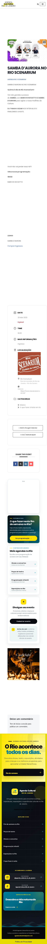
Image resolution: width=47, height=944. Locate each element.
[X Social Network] (20, 464)
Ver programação (23, 538)
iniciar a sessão (21, 724)
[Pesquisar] (38, 4)
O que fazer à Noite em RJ (30, 407)
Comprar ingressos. (15, 246)
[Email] (31, 464)
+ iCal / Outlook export (28, 435)
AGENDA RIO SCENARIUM (17, 79)
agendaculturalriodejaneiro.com (24, 935)
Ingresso (21, 344)
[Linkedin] (26, 464)
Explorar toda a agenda (22, 809)
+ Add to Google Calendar (28, 428)
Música (22, 405)
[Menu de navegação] (42, 4)
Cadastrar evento (23, 621)
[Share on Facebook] (15, 464)
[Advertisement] (23, 24)
